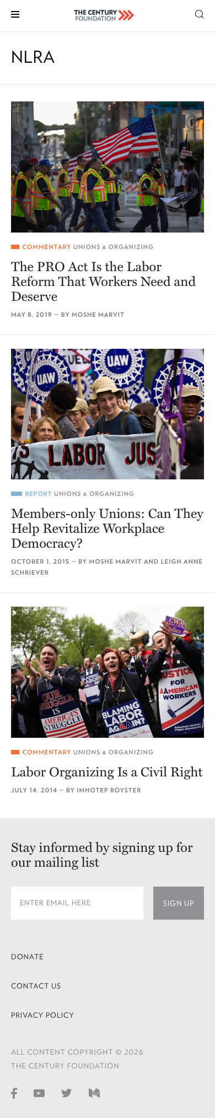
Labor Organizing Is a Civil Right (107, 772)
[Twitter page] (66, 1093)
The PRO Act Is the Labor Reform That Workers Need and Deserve (103, 282)
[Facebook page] (14, 1093)
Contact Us (36, 986)
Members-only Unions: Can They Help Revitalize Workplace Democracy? (107, 528)
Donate (27, 957)
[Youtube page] (39, 1093)
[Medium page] (94, 1093)
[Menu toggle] (15, 13)
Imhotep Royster (109, 790)
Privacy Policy (42, 1015)
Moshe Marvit (98, 314)
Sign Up (178, 903)
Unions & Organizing (113, 247)
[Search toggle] (199, 13)
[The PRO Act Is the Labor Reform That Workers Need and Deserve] (107, 167)
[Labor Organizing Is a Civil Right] (107, 672)
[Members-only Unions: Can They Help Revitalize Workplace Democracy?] (107, 414)
